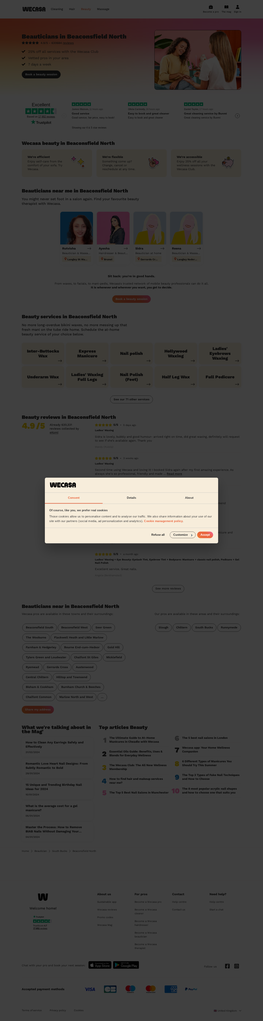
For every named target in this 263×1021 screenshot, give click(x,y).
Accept (205, 535)
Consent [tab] (74, 497)
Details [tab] (131, 497)
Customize (180, 535)
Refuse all (158, 535)
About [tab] (189, 497)
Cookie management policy (163, 521)
